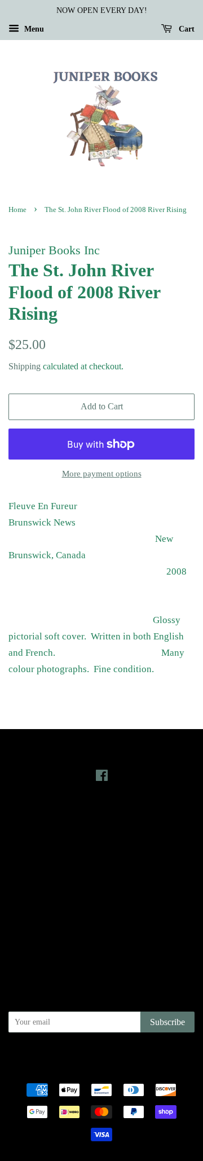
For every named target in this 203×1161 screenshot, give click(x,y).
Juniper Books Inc (112, 1056)
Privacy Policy (101, 895)
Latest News (101, 817)
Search (101, 879)
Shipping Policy (101, 943)
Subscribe (167, 1022)
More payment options (102, 473)
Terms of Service (101, 927)
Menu (33, 29)
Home (17, 210)
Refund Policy (102, 911)
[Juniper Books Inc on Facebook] (101, 777)
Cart (185, 29)
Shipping (24, 366)
